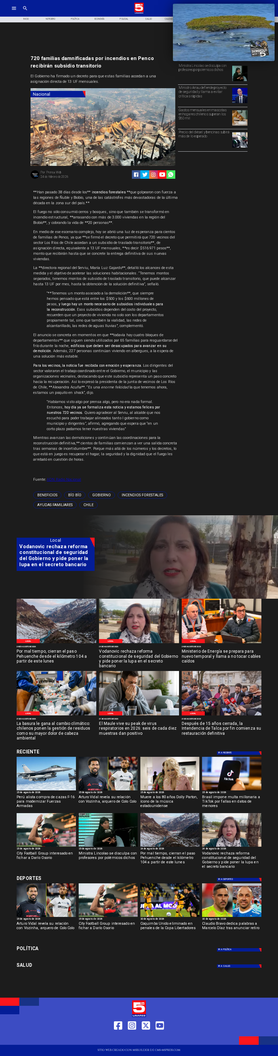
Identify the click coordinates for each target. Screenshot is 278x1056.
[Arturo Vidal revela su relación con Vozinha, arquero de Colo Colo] (46, 916)
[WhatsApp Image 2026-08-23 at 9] (56, 643)
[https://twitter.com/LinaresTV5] (146, 1038)
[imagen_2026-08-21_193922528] (56, 715)
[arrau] (239, 102)
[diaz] (231, 916)
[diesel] (239, 147)
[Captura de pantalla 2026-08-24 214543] (139, 643)
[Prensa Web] (35, 178)
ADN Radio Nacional (64, 479)
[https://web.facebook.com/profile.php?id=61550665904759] (118, 1038)
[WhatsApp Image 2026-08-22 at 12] (221, 643)
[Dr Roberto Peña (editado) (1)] (139, 715)
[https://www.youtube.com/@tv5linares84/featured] (162, 174)
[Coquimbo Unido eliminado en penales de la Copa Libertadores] (169, 916)
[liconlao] (239, 80)
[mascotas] (239, 125)
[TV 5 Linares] (25, 13)
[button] (47, 495)
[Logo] (139, 13)
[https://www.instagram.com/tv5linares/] (153, 174)
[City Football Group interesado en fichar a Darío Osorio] (46, 846)
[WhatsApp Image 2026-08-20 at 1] (221, 715)
